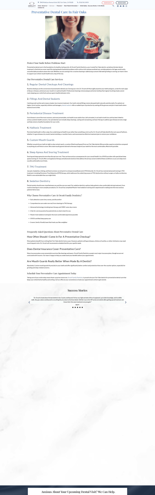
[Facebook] (123, 6)
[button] (29, 302)
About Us (44, 6)
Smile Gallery (83, 6)
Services (51, 6)
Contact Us (41, 7)
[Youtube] (120, 6)
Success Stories (92, 6)
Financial (59, 6)
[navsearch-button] (113, 6)
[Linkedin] (117, 6)
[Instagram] (126, 6)
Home (39, 6)
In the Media (100, 6)
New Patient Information (71, 6)
